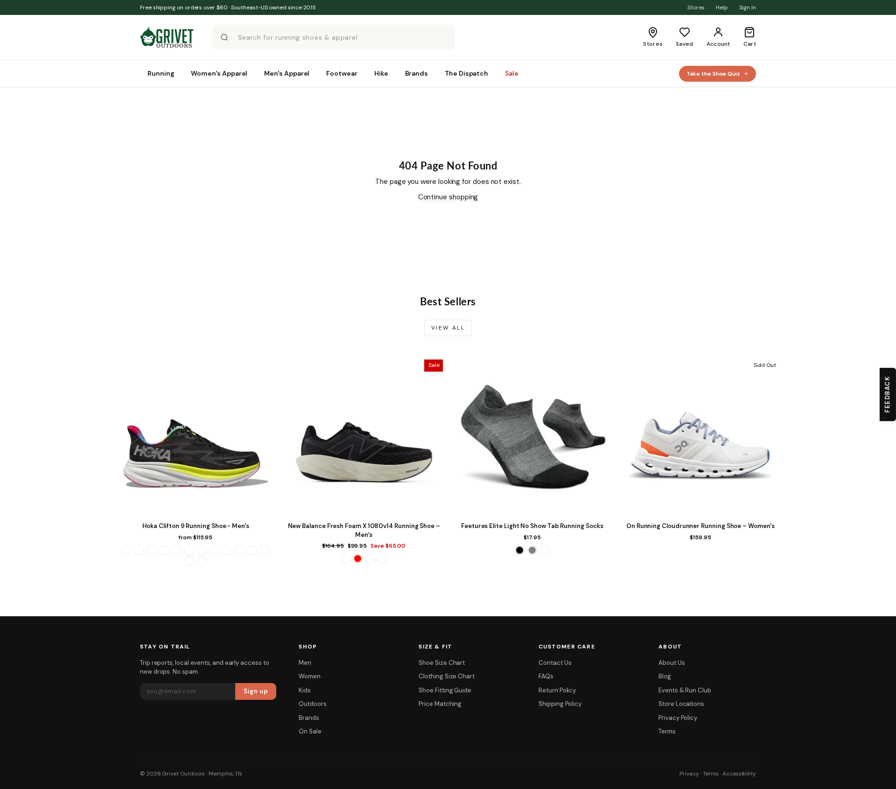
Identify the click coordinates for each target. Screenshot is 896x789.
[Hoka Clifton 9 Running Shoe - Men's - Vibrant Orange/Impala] (264, 550)
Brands (309, 718)
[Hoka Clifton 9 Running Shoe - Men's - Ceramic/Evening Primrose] (151, 550)
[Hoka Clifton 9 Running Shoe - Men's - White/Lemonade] (189, 561)
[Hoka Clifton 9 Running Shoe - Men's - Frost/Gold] (189, 550)
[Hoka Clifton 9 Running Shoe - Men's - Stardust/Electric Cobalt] (252, 550)
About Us (671, 663)
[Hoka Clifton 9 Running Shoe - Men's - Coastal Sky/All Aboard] (164, 550)
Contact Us (555, 663)
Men (305, 663)
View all (448, 327)
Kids (305, 690)
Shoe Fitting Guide (445, 690)
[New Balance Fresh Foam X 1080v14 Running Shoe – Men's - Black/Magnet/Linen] (345, 558)
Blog (664, 676)
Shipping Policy (560, 704)
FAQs (546, 676)
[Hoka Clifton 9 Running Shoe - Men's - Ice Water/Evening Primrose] (201, 550)
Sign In (747, 7)
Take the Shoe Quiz (713, 73)
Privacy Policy (677, 718)
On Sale (310, 731)
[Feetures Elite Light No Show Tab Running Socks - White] (544, 550)
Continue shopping (448, 197)
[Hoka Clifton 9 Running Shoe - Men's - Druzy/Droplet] (176, 550)
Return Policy (557, 690)
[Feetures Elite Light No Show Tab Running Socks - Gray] (532, 550)
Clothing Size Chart (447, 676)
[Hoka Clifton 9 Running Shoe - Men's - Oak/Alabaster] (214, 550)
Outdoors (312, 704)
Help (722, 7)
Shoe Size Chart (442, 663)
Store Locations (681, 704)
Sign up (256, 691)
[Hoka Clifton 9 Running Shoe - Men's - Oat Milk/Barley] (227, 550)
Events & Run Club (684, 690)
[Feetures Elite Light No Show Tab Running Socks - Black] (519, 550)
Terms (667, 731)
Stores (696, 7)
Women (310, 676)
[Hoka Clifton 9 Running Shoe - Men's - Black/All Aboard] (126, 550)
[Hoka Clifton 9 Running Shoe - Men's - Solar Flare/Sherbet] (239, 550)
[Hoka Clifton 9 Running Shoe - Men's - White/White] (201, 561)
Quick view (195, 508)
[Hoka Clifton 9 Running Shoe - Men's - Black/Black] (138, 550)
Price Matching (440, 704)
